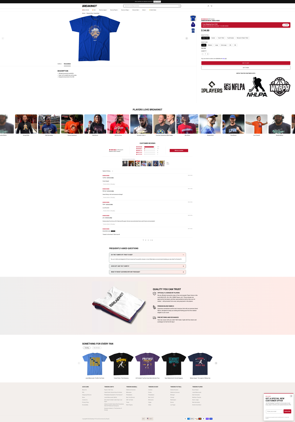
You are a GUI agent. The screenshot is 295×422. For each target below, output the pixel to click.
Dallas (149, 404)
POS (96, 418)
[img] (106, 175)
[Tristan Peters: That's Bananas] (121, 364)
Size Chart (203, 48)
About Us (84, 389)
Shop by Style (135, 10)
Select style (205, 35)
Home (83, 13)
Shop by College (125, 10)
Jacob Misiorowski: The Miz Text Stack (95, 378)
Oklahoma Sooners (131, 389)
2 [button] (145, 240)
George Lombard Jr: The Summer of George (113, 409)
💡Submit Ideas (152, 10)
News (83, 397)
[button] (204, 19)
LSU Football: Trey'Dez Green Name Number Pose (147, 378)
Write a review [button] (179, 150)
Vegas (149, 402)
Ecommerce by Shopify (104, 418)
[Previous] (3, 38)
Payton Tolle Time (108, 389)
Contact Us (85, 399)
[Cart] (211, 6)
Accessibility (85, 404)
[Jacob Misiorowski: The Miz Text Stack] (94, 364)
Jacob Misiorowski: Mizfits (110, 397)
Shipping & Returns (86, 394)
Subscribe (287, 411)
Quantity (203, 51)
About (143, 10)
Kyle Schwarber (196, 394)
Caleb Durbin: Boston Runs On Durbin (113, 392)
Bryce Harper (195, 389)
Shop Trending (157, 1)
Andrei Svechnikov (196, 404)
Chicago (172, 397)
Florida (149, 392)
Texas (127, 402)
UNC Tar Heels (129, 399)
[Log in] (208, 6)
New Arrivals (97, 347)
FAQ (83, 392)
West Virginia (129, 404)
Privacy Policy (85, 402)
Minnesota (150, 399)
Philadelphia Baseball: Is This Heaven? (113, 394)
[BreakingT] (90, 6)
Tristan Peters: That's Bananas (121, 378)
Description (67, 63)
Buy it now (246, 67)
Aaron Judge (195, 399)
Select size (204, 42)
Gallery (60, 63)
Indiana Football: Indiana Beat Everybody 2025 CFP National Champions (114, 404)
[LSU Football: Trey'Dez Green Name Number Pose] (147, 364)
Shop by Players (113, 10)
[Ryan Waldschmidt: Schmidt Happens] (173, 364)
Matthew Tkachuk (196, 397)
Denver (172, 402)
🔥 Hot (93, 10)
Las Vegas (172, 404)
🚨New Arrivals (85, 10)
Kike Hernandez (196, 402)
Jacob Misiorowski (196, 392)
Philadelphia (129, 394)
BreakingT (92, 418)
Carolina (150, 389)
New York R (151, 397)
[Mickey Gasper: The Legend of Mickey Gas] (200, 364)
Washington (173, 399)
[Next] (186, 38)
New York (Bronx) (130, 397)
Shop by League (102, 10)
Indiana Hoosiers (174, 389)
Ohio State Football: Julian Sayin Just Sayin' (113, 400)
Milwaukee (128, 392)
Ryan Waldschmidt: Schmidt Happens (174, 378)
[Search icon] (179, 5)
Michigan (172, 394)
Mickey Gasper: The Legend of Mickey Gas (200, 378)
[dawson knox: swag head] (95, 38)
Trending (87, 347)
